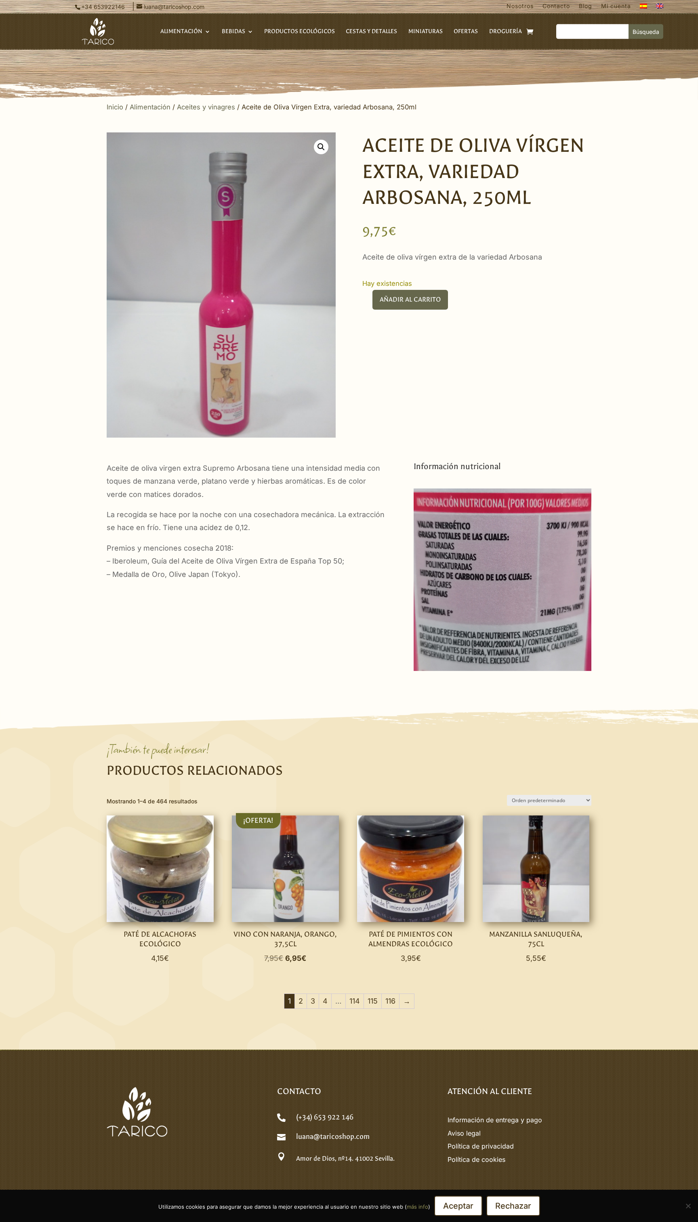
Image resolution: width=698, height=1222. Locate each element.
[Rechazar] (688, 1206)
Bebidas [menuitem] (233, 32)
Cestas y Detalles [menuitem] (371, 32)
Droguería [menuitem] (505, 32)
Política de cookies (476, 1159)
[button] (321, 147)
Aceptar (458, 1206)
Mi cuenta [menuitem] (616, 6)
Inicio (115, 107)
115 (373, 1001)
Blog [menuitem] (585, 6)
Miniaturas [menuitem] (425, 32)
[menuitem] (643, 7)
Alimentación (150, 107)
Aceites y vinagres (206, 107)
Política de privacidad (481, 1146)
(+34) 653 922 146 (324, 1117)
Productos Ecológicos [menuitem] (299, 32)
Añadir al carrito (410, 299)
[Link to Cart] (529, 31)
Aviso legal (464, 1133)
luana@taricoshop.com (333, 1136)
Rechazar (513, 1206)
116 (390, 1001)
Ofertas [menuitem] (466, 32)
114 (354, 1001)
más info (417, 1206)
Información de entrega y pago (495, 1120)
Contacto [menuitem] (556, 6)
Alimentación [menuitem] (181, 32)
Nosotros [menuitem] (520, 6)
